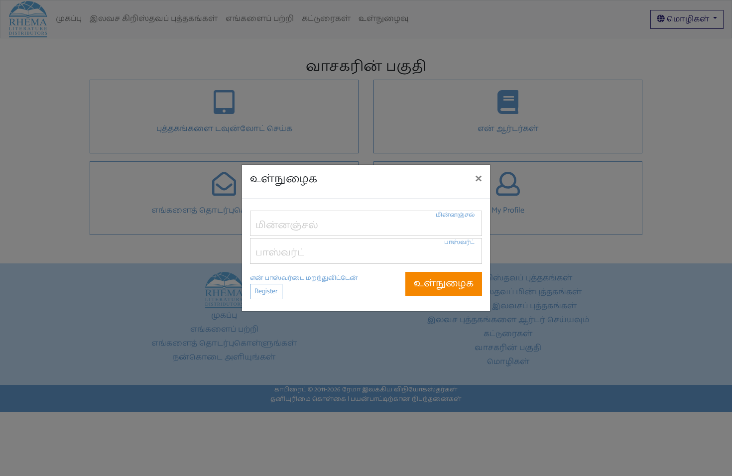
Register (266, 291)
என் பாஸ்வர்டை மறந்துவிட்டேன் (304, 278)
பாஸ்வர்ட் (459, 242)
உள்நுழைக (444, 283)
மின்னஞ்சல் (455, 215)
